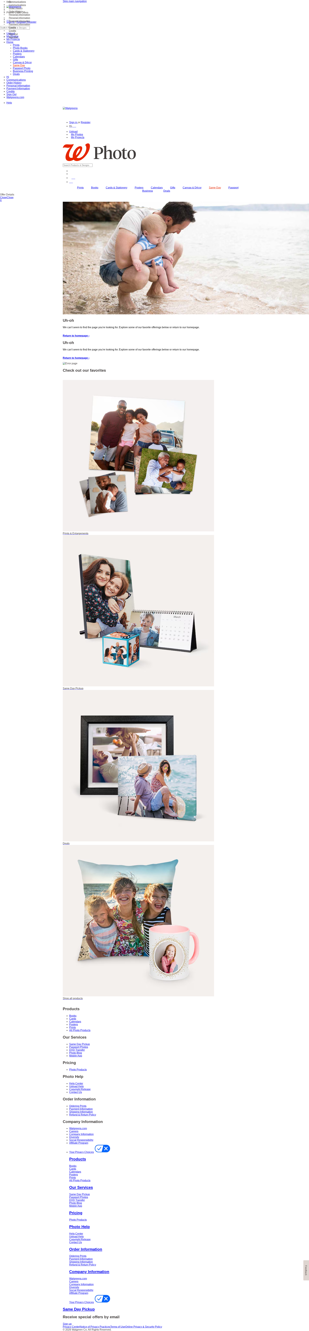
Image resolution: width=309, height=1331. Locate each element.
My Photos (77, 134)
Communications (16, 79)
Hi (7, 77)
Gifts (15, 59)
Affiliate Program (78, 1143)
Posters (17, 53)
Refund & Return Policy (82, 1114)
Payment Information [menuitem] (19, 21)
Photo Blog (75, 1052)
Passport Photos (78, 1047)
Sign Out (11, 94)
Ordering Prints (77, 1106)
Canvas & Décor (22, 62)
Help (9, 102)
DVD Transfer (77, 1050)
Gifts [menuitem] (172, 187)
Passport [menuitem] (233, 187)
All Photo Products (79, 1030)
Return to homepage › (76, 335)
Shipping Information (81, 1111)
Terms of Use (117, 1326)
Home (9, 42)
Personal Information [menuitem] (19, 14)
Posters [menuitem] (139, 187)
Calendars (19, 56)
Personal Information (18, 85)
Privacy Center (71, 1326)
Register (85, 122)
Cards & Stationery (23, 50)
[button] (72, 126)
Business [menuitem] (147, 190)
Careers (73, 1131)
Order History (14, 82)
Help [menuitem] (8, 1)
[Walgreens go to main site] (70, 108)
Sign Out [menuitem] (13, 34)
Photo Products (78, 1069)
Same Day (19, 65)
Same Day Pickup (79, 1044)
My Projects (77, 137)
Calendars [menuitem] (157, 187)
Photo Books (20, 48)
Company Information (81, 1134)
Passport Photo (21, 68)
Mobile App (75, 1055)
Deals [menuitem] (166, 190)
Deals (16, 74)
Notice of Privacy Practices (95, 1326)
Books (72, 1015)
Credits (10, 91)
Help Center (76, 1083)
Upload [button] (73, 131)
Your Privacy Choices (81, 1152)
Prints (16, 45)
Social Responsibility (81, 1140)
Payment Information (18, 88)
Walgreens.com (15, 97)
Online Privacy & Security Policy (143, 1326)
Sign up (67, 1323)
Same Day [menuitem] (215, 187)
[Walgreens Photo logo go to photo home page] (99, 162)
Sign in (73, 122)
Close (3, 197)
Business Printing (23, 71)
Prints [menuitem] (80, 187)
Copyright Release (80, 1089)
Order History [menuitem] (16, 8)
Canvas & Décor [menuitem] (192, 187)
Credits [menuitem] (12, 27)
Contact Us (75, 1092)
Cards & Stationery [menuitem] (116, 187)
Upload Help (76, 1086)
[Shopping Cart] (71, 181)
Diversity (74, 1137)
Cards (72, 1018)
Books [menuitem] (94, 187)
